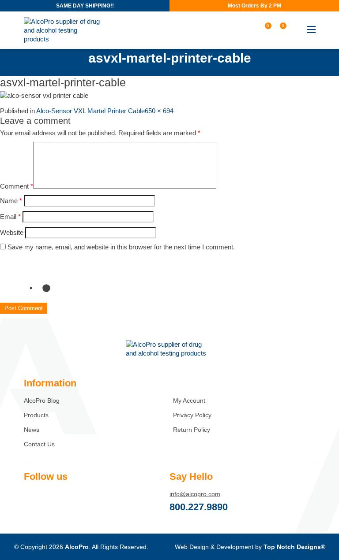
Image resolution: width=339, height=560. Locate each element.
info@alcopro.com (195, 493)
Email (10, 216)
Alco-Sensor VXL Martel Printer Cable (90, 111)
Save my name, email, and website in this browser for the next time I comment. (121, 247)
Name (11, 200)
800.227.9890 (199, 506)
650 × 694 (159, 111)
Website (11, 232)
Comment (16, 186)
